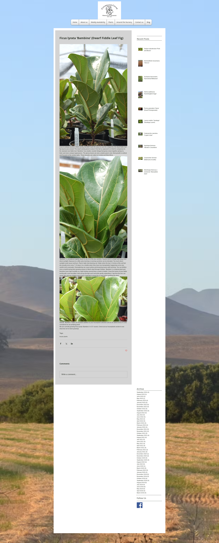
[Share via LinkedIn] (72, 344)
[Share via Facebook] (61, 344)
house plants (64, 336)
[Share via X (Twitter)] (66, 344)
